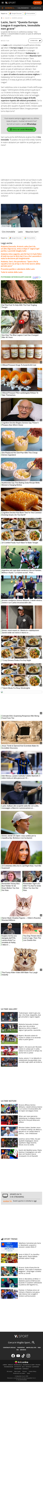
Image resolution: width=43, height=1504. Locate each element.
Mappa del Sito (31, 1347)
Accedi (37, 3)
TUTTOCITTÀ (17, 1366)
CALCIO (7, 18)
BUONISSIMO (18, 1368)
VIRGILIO (10, 1364)
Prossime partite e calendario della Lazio (18, 269)
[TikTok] (23, 1357)
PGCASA (38, 1364)
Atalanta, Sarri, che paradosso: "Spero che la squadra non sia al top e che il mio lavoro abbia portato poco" (20, 263)
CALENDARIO (23, 8)
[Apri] (2, 2)
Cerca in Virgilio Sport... (20, 1342)
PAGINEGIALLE (18, 1364)
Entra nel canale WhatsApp (23, 129)
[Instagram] (28, 1357)
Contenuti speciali (9, 1347)
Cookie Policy (32, 1371)
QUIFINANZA (35, 1366)
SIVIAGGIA (28, 1366)
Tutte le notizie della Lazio (11, 272)
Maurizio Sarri (32, 231)
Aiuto (28, 1373)
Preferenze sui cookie (19, 1373)
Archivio (23, 1350)
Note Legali (17, 1371)
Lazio (20, 231)
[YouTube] (18, 1357)
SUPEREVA (25, 1368)
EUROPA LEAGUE (17, 18)
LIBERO (5, 1364)
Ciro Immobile (8, 231)
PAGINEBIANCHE (8, 1366)
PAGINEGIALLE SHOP (29, 1364)
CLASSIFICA (36, 8)
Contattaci (21, 1347)
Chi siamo (9, 1371)
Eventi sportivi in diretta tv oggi (25, 1201)
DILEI (23, 1366)
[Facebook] (13, 1357)
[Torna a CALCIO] (2, 8)
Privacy (24, 1371)
